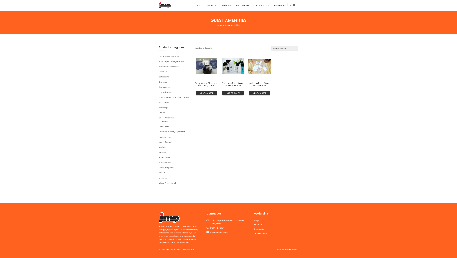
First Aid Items (165, 92)
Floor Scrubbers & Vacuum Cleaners (175, 97)
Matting (162, 152)
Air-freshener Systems (169, 56)
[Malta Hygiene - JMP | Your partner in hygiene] (165, 5)
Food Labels (164, 102)
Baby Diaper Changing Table (171, 61)
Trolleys (162, 172)
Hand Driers (164, 126)
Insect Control (165, 142)
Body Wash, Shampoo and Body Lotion (206, 84)
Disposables (164, 87)
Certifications (243, 5)
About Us (226, 5)
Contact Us (279, 5)
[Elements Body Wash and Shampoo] (233, 66)
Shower (164, 121)
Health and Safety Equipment (172, 131)
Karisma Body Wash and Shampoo (259, 84)
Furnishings (163, 107)
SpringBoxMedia (291, 249)
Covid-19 (163, 71)
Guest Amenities (166, 118)
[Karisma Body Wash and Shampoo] (260, 66)
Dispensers (164, 82)
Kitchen (162, 147)
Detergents (164, 77)
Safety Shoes (165, 162)
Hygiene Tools (165, 137)
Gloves (162, 112)
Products (211, 5)
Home (198, 5)
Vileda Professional (167, 183)
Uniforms (163, 178)
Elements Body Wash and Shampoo (233, 84)
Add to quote (206, 93)
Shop (256, 220)
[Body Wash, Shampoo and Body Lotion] (207, 66)
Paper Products (166, 157)
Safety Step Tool (166, 167)
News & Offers (262, 5)
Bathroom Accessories (169, 66)
